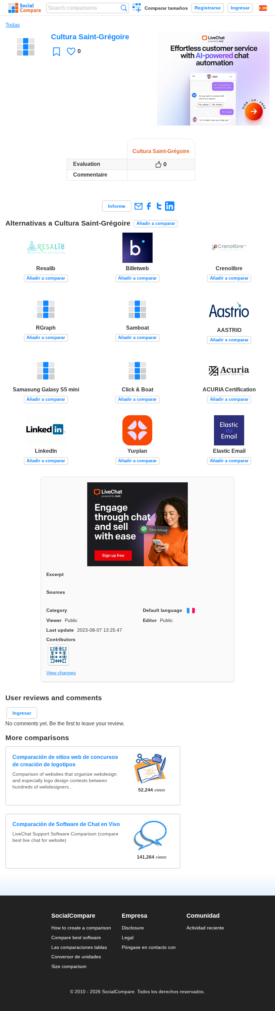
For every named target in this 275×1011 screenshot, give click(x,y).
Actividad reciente (205, 927)
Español (263, 8)
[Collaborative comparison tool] (24, 8)
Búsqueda (124, 8)
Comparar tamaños (166, 8)
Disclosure (133, 927)
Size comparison (69, 966)
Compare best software (76, 937)
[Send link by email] (138, 205)
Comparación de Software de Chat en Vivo (66, 824)
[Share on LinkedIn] (169, 205)
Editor (150, 620)
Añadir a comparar (155, 223)
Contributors (60, 639)
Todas (12, 25)
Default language (162, 610)
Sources (55, 592)
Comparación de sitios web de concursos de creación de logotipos (65, 760)
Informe (116, 206)
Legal (127, 937)
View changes (61, 672)
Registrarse (208, 7)
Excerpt (55, 574)
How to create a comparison (81, 927)
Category (56, 610)
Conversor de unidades (76, 956)
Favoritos (56, 51)
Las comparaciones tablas (79, 947)
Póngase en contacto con (149, 947)
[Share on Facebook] (148, 205)
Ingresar (240, 7)
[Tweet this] (159, 205)
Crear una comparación (137, 8)
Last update (60, 630)
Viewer (53, 620)
